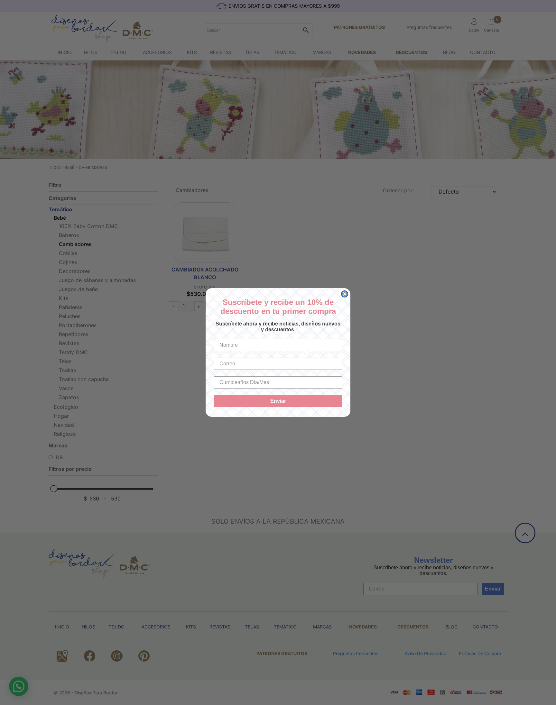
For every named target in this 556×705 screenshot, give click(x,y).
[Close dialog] (344, 294)
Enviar (278, 401)
